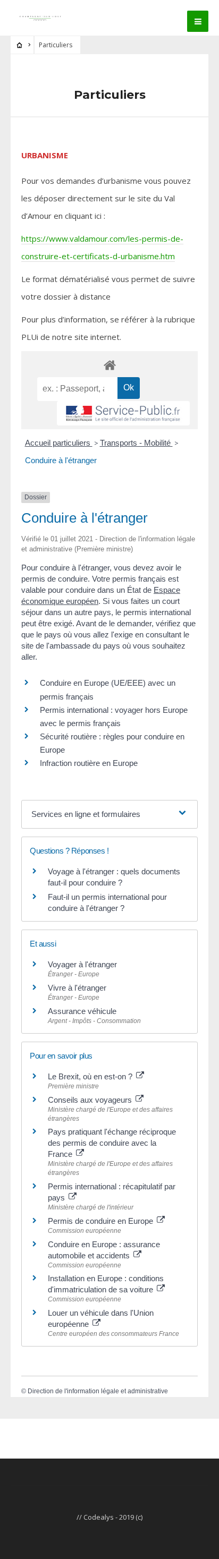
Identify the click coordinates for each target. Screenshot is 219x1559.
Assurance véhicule (82, 1011)
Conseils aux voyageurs (91, 1099)
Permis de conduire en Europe (101, 1220)
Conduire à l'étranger (61, 460)
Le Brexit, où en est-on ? (91, 1076)
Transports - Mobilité (136, 442)
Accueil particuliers (58, 442)
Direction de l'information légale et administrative (98, 1391)
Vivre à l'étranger (77, 987)
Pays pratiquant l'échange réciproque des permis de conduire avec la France (112, 1142)
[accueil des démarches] (109, 364)
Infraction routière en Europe (89, 763)
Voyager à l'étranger (82, 964)
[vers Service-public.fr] (123, 413)
